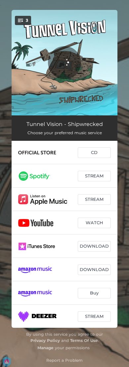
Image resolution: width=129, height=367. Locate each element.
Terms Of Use (84, 340)
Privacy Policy (45, 340)
